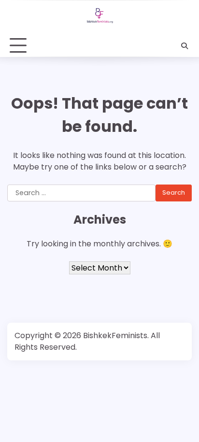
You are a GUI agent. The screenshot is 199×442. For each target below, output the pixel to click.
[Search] (184, 46)
